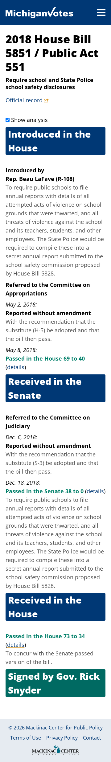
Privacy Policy (62, 737)
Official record (24, 100)
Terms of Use (25, 737)
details (15, 367)
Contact (92, 737)
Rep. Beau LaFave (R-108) (40, 178)
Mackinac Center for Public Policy (64, 727)
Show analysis (29, 119)
